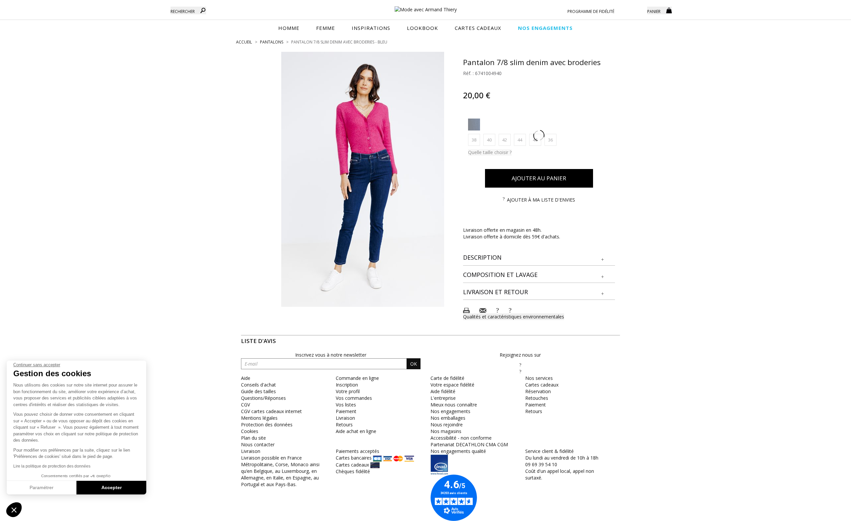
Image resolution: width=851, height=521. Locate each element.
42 (506, 139)
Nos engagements (450, 411)
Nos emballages (447, 418)
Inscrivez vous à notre (330, 355)
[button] (539, 257)
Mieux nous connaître (453, 404)
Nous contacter (258, 444)
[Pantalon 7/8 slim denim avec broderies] (362, 179)
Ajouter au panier (539, 178)
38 (476, 139)
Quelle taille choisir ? (490, 152)
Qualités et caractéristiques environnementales (513, 316)
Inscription (347, 385)
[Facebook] (520, 365)
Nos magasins (445, 431)
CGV (245, 404)
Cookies (249, 431)
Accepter (111, 487)
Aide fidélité (442, 391)
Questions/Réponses (263, 398)
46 (537, 139)
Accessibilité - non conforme (461, 438)
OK (413, 364)
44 (522, 139)
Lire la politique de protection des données (51, 466)
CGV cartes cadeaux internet (271, 411)
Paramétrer (42, 487)
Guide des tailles (258, 391)
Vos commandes (354, 398)
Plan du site (253, 438)
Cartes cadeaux (541, 385)
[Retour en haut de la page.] (827, 512)
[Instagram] (520, 371)
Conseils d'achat (258, 385)
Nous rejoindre (446, 424)
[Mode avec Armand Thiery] (425, 6)
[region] (362, 179)
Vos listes (346, 404)
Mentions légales (259, 418)
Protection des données (267, 424)
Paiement (346, 411)
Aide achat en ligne (356, 431)
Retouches (536, 398)
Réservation (538, 391)
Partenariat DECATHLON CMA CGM (469, 444)
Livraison (345, 418)
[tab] (539, 258)
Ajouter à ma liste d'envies (541, 200)
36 (552, 139)
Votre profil (348, 391)
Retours (344, 424)
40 (491, 139)
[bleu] (474, 124)
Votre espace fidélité (452, 385)
